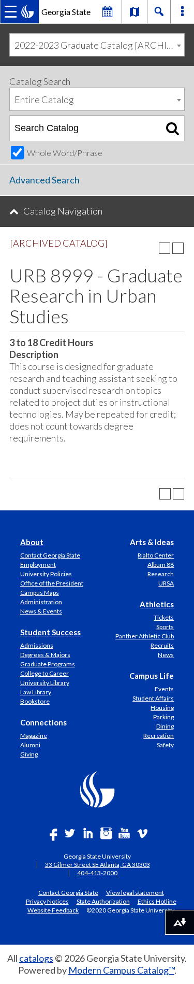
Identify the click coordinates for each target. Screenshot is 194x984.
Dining (165, 726)
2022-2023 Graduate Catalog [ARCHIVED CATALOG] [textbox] (99, 45)
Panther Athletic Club (144, 636)
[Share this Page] (151, 248)
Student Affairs (153, 698)
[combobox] (97, 44)
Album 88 (160, 564)
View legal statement (135, 892)
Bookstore (35, 701)
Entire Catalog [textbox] (44, 99)
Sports (165, 627)
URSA (166, 583)
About (31, 542)
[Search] (172, 128)
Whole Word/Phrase (64, 153)
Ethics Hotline (157, 901)
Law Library (35, 692)
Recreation (158, 735)
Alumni (30, 745)
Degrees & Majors (45, 655)
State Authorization (103, 901)
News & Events (41, 611)
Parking (163, 717)
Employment (38, 564)
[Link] (134, 11)
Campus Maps (39, 592)
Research (160, 574)
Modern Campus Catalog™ (121, 970)
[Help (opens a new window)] (178, 248)
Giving (29, 754)
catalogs (36, 958)
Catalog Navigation (62, 211)
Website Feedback (53, 910)
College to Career (44, 673)
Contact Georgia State (50, 555)
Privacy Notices (47, 901)
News (166, 655)
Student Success (50, 632)
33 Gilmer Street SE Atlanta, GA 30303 (97, 864)
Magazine (33, 735)
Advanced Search (44, 180)
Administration (41, 602)
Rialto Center (156, 555)
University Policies (46, 574)
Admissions (36, 645)
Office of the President (51, 583)
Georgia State (66, 12)
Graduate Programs (47, 664)
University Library (44, 683)
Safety (165, 745)
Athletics (157, 604)
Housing (162, 707)
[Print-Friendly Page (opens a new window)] (164, 248)
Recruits (162, 645)
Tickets (164, 617)
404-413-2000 (97, 873)
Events (164, 689)
